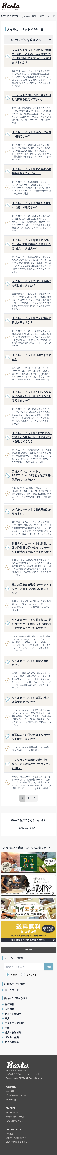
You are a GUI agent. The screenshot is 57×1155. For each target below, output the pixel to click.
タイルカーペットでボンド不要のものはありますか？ (31, 283)
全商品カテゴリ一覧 (15, 1116)
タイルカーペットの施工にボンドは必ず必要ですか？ (31, 700)
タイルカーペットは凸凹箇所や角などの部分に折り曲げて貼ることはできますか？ (31, 396)
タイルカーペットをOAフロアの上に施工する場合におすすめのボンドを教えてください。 (32, 437)
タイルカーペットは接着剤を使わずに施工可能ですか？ (31, 205)
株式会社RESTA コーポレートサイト (23, 1074)
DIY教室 (9, 1133)
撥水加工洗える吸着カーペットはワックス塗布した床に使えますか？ (31, 589)
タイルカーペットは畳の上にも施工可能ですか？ (31, 134)
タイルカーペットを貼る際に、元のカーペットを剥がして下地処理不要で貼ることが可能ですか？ (31, 624)
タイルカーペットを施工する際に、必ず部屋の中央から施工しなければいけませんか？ (31, 244)
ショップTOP (12, 1112)
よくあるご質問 (29, 16)
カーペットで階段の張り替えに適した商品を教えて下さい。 (31, 97)
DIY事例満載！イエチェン (18, 1141)
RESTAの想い (12, 1099)
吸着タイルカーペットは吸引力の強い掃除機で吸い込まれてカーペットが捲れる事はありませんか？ (31, 547)
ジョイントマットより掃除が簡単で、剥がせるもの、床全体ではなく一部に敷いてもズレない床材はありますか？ (31, 56)
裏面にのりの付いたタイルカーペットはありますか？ (31, 737)
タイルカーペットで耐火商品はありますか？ (31, 511)
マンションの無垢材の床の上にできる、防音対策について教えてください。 (31, 764)
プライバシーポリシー (16, 1095)
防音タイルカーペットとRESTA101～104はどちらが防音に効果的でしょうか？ (32, 475)
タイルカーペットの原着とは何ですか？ (31, 663)
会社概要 (10, 1091)
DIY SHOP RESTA (9, 16)
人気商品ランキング (15, 1120)
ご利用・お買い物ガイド (17, 1137)
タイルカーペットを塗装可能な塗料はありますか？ (31, 320)
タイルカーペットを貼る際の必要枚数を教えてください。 (31, 171)
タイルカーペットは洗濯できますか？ (31, 357)
